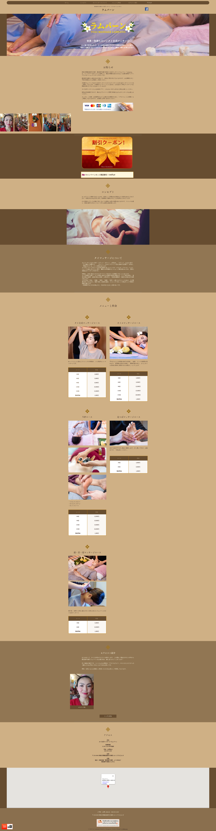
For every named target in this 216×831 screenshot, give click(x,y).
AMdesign (125, 829)
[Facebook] (146, 9)
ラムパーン (108, 10)
